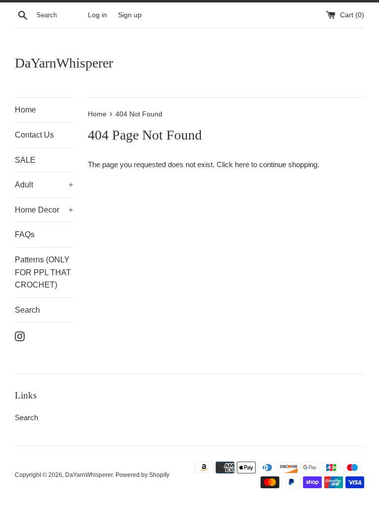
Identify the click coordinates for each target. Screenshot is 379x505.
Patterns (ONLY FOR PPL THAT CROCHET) (43, 272)
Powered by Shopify (142, 474)
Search (27, 310)
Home (25, 110)
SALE (25, 160)
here (242, 164)
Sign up (130, 15)
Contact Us (34, 135)
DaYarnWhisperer (64, 63)
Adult (44, 184)
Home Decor (44, 210)
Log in (97, 15)
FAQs (25, 234)
